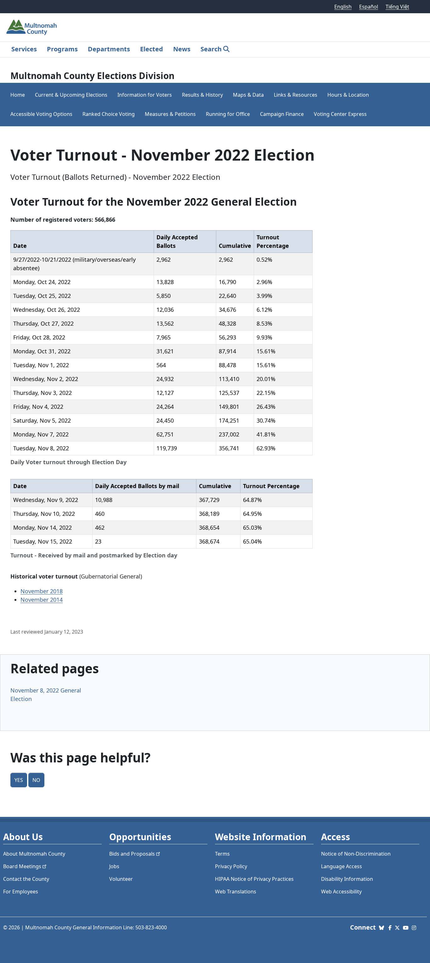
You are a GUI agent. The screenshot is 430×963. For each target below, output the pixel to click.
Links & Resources (295, 94)
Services (24, 49)
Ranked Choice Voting (108, 114)
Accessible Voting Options (41, 114)
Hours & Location (348, 94)
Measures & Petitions (170, 114)
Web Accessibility (341, 891)
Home (17, 94)
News (181, 49)
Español (368, 6)
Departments (109, 49)
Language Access (341, 866)
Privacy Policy (231, 866)
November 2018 (41, 591)
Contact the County (26, 878)
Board (22, 866)
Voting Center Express (340, 114)
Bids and (132, 853)
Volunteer (121, 878)
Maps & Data (248, 94)
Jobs (114, 866)
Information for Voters (144, 94)
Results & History (202, 94)
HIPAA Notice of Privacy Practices (254, 878)
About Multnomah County (34, 853)
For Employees (20, 891)
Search (211, 49)
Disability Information (347, 878)
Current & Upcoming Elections (71, 94)
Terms (222, 853)
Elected (151, 49)
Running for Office (228, 114)
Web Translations (235, 891)
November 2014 (41, 599)
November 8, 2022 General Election (45, 695)
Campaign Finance (282, 114)
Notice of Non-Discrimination (356, 853)
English (343, 6)
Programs (62, 49)
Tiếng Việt (397, 6)
